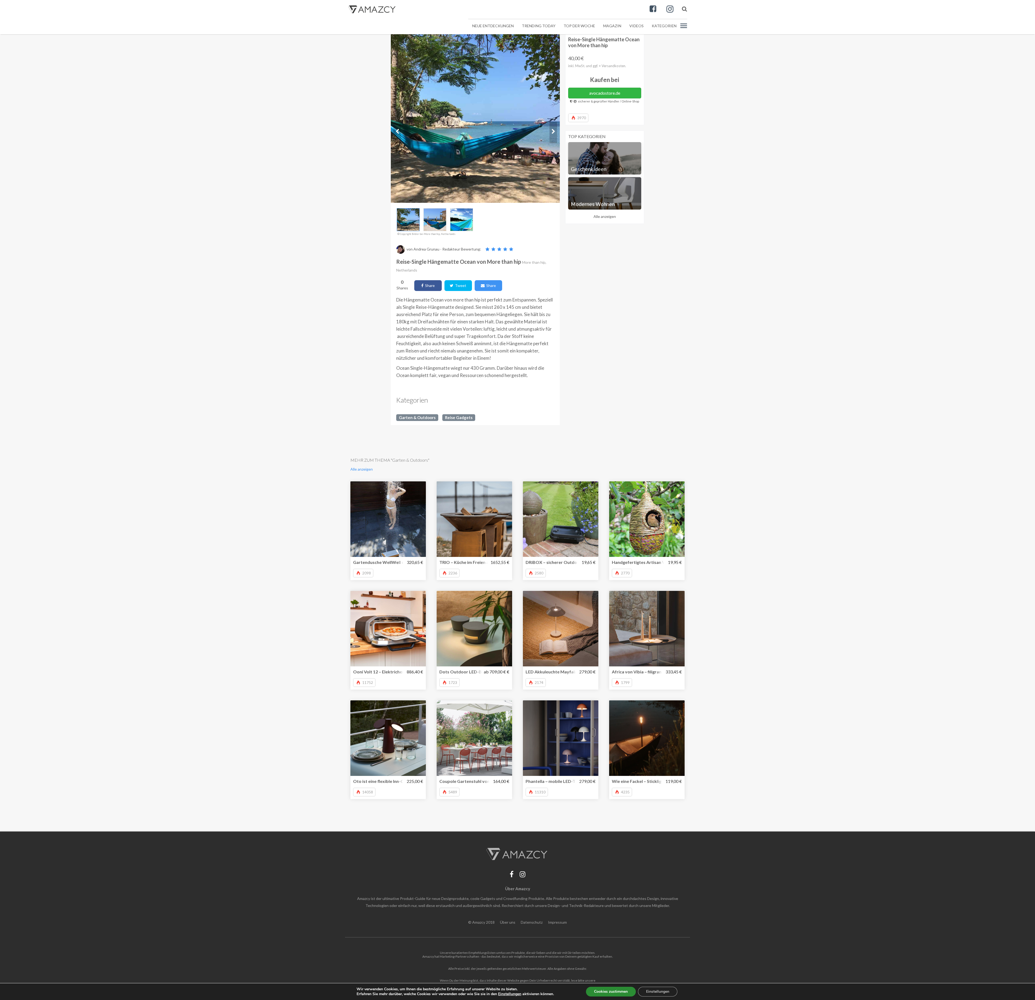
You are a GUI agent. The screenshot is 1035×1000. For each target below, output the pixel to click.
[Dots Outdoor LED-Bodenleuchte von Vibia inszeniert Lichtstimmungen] (474, 628)
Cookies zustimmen (611, 991)
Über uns (507, 922)
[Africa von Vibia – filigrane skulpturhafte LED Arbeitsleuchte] (647, 628)
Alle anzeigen (605, 216)
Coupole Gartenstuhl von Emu (469, 781)
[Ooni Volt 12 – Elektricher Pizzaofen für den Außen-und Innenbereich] (388, 628)
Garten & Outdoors (417, 417)
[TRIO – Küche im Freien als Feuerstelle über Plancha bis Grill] (474, 519)
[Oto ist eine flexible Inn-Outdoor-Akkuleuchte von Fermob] (388, 738)
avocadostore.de (604, 92)
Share (429, 285)
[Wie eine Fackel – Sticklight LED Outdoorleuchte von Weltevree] (647, 738)
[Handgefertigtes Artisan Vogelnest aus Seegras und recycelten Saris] (647, 519)
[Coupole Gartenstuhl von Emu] (474, 738)
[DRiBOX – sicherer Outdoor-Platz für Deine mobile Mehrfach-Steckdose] (560, 519)
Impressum (557, 922)
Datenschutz (532, 922)
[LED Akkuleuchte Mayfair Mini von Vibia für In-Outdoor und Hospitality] (560, 628)
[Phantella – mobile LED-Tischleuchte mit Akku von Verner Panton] (560, 738)
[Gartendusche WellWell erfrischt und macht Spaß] (388, 519)
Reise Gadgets (458, 417)
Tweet (459, 285)
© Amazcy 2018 (481, 922)
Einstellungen (657, 991)
